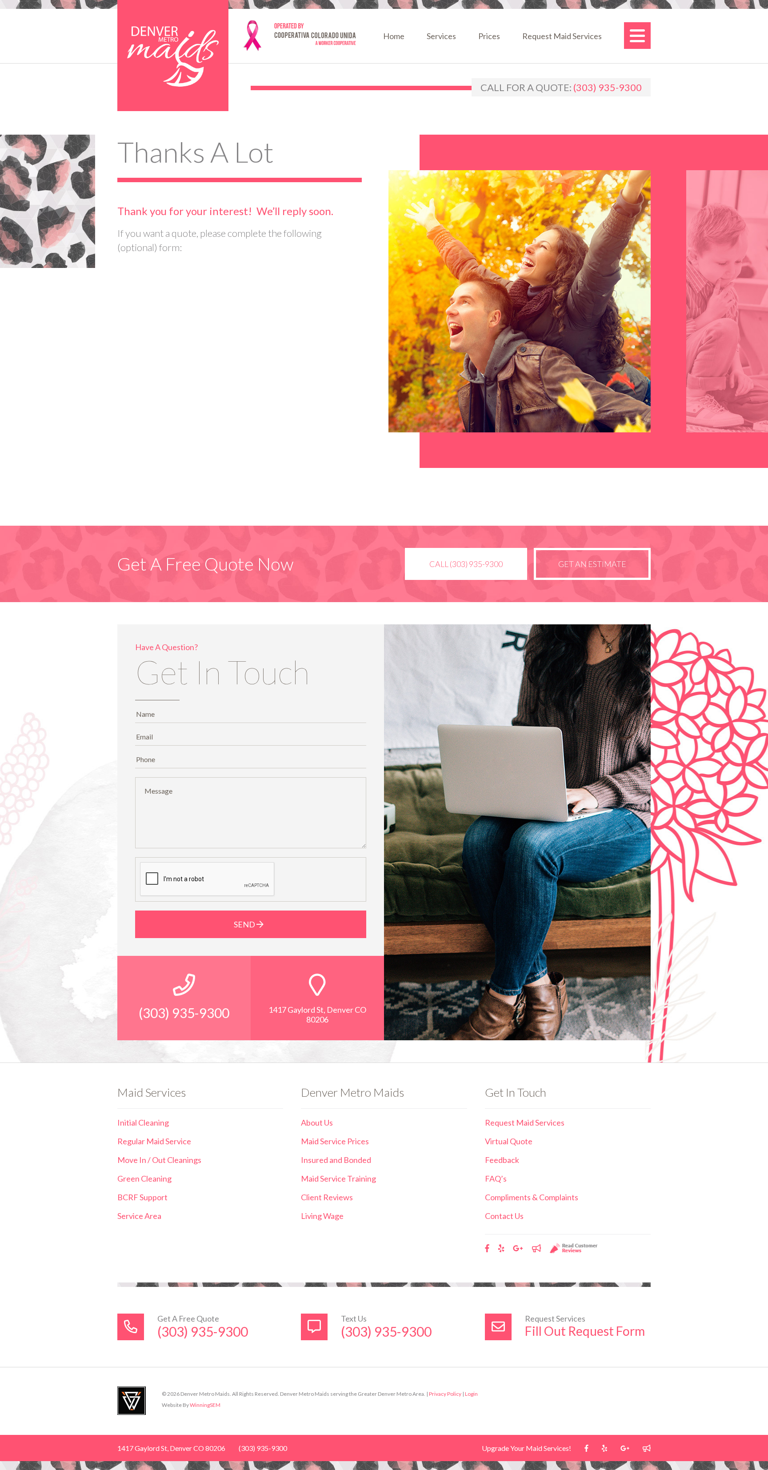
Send (245, 924)
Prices (489, 36)
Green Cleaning (144, 1178)
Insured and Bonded (336, 1160)
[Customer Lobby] (536, 1248)
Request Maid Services (562, 36)
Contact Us (504, 1216)
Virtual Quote (508, 1141)
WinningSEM (205, 1405)
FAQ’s (496, 1178)
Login (471, 1393)
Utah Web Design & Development (131, 1400)
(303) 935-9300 (607, 87)
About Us (317, 1122)
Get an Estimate (592, 564)
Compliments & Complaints (531, 1197)
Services (441, 36)
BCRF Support (142, 1197)
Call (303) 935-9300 (466, 564)
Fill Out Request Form (585, 1330)
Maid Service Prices (335, 1141)
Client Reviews (327, 1197)
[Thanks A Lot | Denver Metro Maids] (172, 55)
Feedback (502, 1160)
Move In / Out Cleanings (159, 1160)
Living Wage (322, 1216)
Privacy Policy (445, 1393)
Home (393, 36)
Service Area (139, 1216)
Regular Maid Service (154, 1141)
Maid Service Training (338, 1178)
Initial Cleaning (143, 1122)
